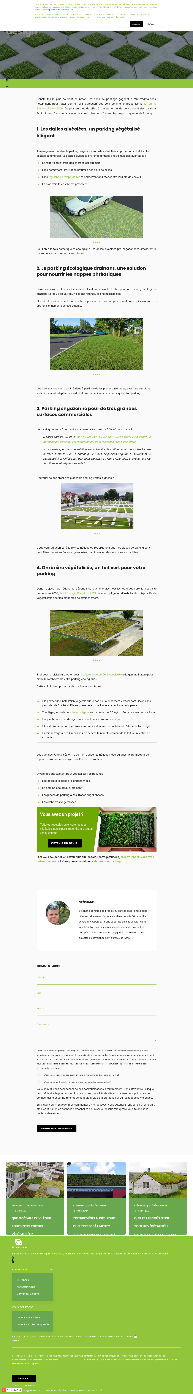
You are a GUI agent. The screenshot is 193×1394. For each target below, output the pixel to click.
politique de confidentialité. (61, 10)
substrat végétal (79, 712)
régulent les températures (64, 177)
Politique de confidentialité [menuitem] (86, 1390)
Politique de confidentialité (71, 1359)
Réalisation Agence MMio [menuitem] (26, 1390)
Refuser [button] (151, 24)
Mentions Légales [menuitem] (56, 1390)
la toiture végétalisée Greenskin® (100, 674)
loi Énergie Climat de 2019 (79, 593)
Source (96, 242)
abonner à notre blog (107, 861)
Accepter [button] (136, 24)
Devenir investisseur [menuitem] (28, 1317)
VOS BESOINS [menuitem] (19, 1269)
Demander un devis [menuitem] (28, 1294)
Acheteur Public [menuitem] (26, 1287)
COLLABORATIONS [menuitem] (22, 1307)
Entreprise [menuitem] (23, 1280)
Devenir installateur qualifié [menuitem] (33, 1324)
